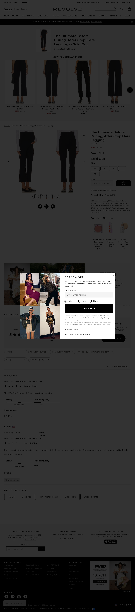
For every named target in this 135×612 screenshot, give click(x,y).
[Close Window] (113, 275)
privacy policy (107, 322)
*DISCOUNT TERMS (71, 329)
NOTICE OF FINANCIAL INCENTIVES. (97, 324)
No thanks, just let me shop (78, 334)
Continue (89, 308)
